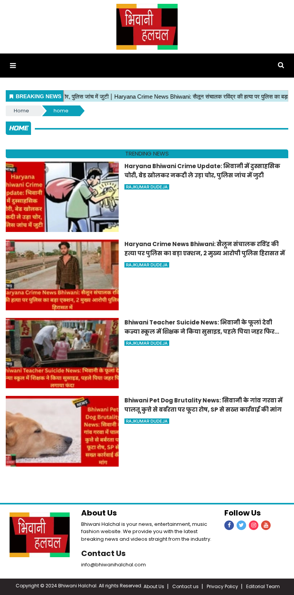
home (61, 110)
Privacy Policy (222, 586)
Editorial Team (263, 586)
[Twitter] (241, 525)
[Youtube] (266, 525)
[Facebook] (229, 525)
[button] (13, 65)
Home (21, 110)
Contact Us (103, 553)
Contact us (185, 586)
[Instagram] (253, 525)
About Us (154, 586)
